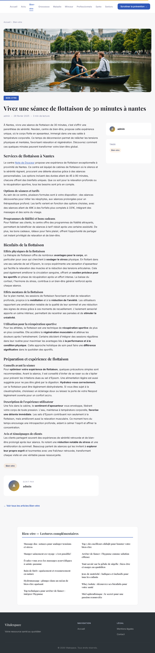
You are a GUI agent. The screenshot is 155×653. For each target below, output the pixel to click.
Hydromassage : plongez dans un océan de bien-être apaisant (46, 582)
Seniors (109, 6)
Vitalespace (13, 625)
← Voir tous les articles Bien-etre (22, 505)
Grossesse (43, 6)
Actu (23, 6)
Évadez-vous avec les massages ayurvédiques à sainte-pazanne (48, 562)
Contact (121, 634)
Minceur (69, 6)
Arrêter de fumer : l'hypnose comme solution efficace (105, 555)
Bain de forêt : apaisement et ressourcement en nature (47, 572)
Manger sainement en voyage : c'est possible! (47, 553)
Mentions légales (125, 628)
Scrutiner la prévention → (133, 6)
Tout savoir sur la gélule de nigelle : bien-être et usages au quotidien (106, 565)
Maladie (57, 6)
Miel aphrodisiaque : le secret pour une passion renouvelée (102, 595)
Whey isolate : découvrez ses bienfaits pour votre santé (104, 585)
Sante (98, 6)
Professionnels (84, 6)
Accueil (13, 6)
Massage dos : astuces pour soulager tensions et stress (47, 545)
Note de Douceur (25, 162)
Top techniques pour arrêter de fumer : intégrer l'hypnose (44, 592)
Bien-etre (32, 6)
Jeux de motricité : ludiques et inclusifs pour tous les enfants (105, 575)
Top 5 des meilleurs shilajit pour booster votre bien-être (106, 545)
